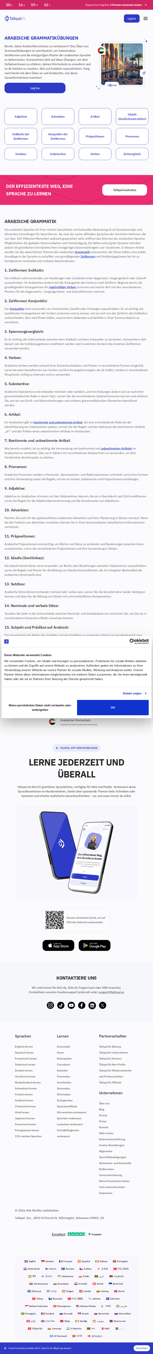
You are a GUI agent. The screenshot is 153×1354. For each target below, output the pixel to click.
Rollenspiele (64, 1058)
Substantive (58, 154)
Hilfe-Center (106, 1133)
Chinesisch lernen (25, 1106)
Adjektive (21, 116)
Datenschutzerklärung (112, 1139)
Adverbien (58, 116)
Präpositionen (95, 136)
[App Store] (58, 945)
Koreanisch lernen (25, 1124)
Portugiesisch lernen (27, 1130)
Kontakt (103, 1127)
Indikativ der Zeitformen (20, 136)
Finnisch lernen (24, 1094)
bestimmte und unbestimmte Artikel (58, 422)
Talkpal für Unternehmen (113, 1052)
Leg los (132, 18)
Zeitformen (88, 256)
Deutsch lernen (24, 1070)
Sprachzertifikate (67, 1106)
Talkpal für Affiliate (110, 1082)
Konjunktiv (17, 309)
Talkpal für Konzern (110, 1058)
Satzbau (20, 154)
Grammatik (82, 252)
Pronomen (132, 136)
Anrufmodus (64, 1082)
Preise (103, 1121)
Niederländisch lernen (28, 1082)
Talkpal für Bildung (110, 1046)
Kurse (60, 1052)
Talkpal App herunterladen (78, 748)
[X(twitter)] (102, 1005)
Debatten (62, 1070)
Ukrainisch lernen (25, 1076)
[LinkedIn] (92, 1005)
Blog (101, 1109)
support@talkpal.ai (111, 992)
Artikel (95, 116)
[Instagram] (50, 1005)
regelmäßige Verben (62, 287)
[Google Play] (94, 945)
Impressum (106, 1193)
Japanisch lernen (25, 1118)
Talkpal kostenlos (124, 190)
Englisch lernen (24, 1046)
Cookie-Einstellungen (111, 1145)
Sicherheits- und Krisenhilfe (115, 1163)
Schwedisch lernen (26, 1088)
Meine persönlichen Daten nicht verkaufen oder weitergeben (40, 707)
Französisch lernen (26, 1058)
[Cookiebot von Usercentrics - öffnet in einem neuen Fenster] (132, 641)
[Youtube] (71, 1005)
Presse (103, 1115)
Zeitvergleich (132, 154)
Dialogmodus (64, 1100)
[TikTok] (61, 1005)
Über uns (104, 1103)
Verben (95, 154)
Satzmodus (63, 1088)
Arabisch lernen (24, 1100)
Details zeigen (132, 693)
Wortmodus (64, 1094)
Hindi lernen (22, 1112)
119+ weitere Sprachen (28, 1136)
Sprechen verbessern (69, 1118)
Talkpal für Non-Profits (112, 1064)
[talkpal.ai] (14, 19)
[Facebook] (81, 1005)
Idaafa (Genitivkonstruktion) (132, 116)
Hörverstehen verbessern (71, 1112)
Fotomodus (63, 1076)
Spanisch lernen (24, 1052)
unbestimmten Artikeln (116, 448)
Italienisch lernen (25, 1064)
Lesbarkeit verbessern (70, 1124)
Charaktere (63, 1064)
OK (113, 707)
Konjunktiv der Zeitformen (58, 136)
